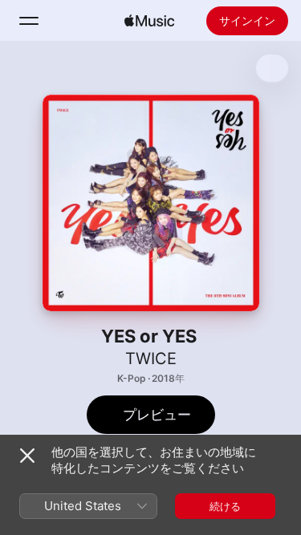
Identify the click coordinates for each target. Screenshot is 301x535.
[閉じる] (27, 455)
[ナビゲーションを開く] (29, 21)
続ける (225, 506)
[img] (149, 21)
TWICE (151, 358)
